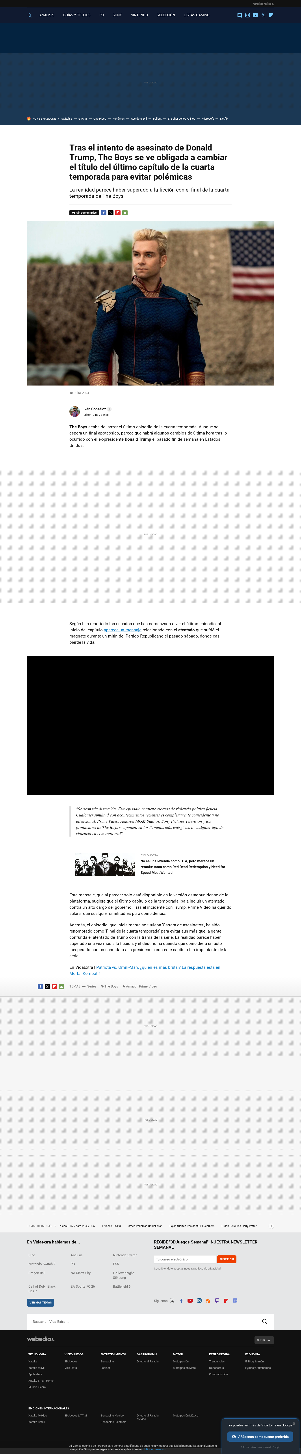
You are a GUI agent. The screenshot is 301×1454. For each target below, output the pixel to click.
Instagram (247, 15)
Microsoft (208, 118)
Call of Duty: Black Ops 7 (42, 1289)
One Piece (99, 118)
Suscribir (226, 1259)
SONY (117, 15)
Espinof (105, 1367)
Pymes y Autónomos (258, 1367)
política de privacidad (207, 1268)
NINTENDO (139, 15)
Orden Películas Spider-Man (145, 1226)
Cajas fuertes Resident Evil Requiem (192, 1226)
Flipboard (271, 15)
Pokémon (118, 118)
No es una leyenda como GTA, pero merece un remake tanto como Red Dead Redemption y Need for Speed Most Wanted (183, 867)
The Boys (111, 986)
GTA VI (82, 118)
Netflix (224, 118)
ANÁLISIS (46, 15)
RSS (208, 1300)
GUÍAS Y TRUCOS (77, 15)
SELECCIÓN (166, 15)
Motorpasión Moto (184, 1367)
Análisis (77, 1255)
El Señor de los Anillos (181, 118)
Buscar (265, 1322)
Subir (261, 1340)
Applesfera (35, 1374)
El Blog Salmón (254, 1361)
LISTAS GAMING (197, 15)
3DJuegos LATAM (76, 1415)
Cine (31, 1255)
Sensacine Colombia (113, 1422)
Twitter (263, 15)
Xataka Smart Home (41, 1380)
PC (101, 15)
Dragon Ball (36, 1273)
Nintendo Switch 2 (41, 1264)
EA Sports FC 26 (83, 1286)
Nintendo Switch (125, 1255)
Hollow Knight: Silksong (124, 1275)
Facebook (103, 212)
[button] (97, 409)
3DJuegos (71, 1361)
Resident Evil (139, 118)
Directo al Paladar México (148, 1417)
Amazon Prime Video (141, 986)
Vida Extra (71, 1367)
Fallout (157, 118)
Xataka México (37, 1415)
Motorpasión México (185, 1415)
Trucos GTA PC (111, 1226)
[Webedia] (263, 3)
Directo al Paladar (148, 1361)
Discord (239, 15)
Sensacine (107, 1361)
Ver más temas (41, 1302)
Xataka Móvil (36, 1367)
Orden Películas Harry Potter (239, 1226)
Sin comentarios (86, 212)
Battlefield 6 (121, 1286)
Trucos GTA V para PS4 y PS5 (76, 1226)
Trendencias (217, 1361)
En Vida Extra (149, 855)
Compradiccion (218, 1374)
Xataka (32, 1361)
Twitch (217, 1300)
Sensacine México (112, 1415)
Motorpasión (181, 1361)
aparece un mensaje (122, 629)
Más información (154, 1449)
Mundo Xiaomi (37, 1387)
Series (92, 986)
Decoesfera (216, 1367)
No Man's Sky (81, 1273)
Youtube (255, 15)
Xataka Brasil (36, 1422)
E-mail (125, 212)
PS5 (116, 1264)
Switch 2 (66, 118)
